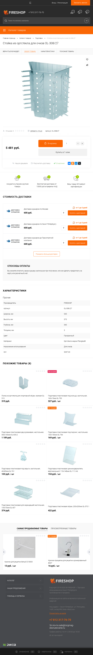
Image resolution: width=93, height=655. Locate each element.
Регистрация (63, 3)
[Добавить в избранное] (87, 59)
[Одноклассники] (72, 163)
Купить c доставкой (77, 213)
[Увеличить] (46, 90)
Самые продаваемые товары (32, 528)
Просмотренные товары (63, 528)
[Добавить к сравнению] (87, 65)
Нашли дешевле (21, 163)
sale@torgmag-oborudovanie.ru (61, 626)
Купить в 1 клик (63, 152)
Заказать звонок (80, 3)
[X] (79, 163)
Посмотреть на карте (57, 613)
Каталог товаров (17, 30)
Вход (54, 3)
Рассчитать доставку (42, 163)
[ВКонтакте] (69, 163)
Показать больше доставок (47, 254)
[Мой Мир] (76, 163)
